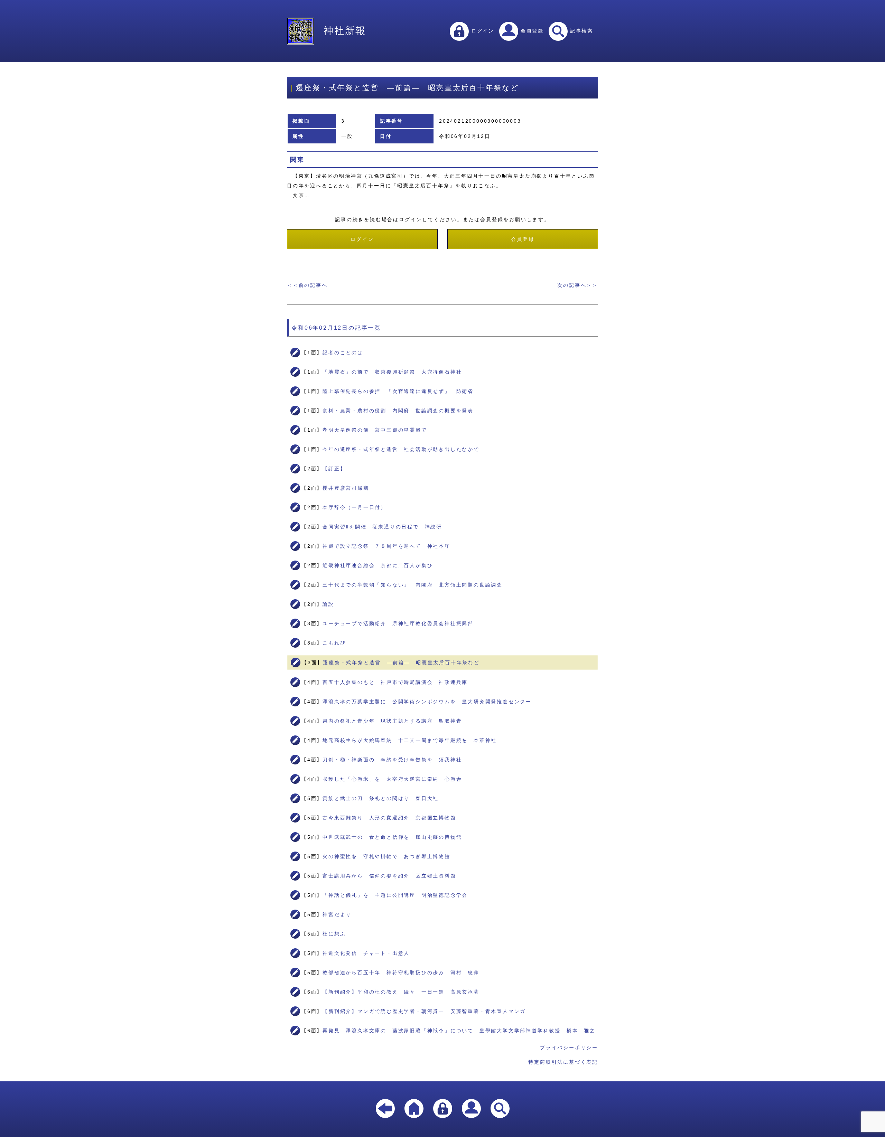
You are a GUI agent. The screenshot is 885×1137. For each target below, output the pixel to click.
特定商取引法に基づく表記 (563, 1062)
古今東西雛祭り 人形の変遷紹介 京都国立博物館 (389, 817)
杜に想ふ (334, 934)
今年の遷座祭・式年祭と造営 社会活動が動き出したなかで (401, 449)
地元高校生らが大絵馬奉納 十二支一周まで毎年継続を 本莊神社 (410, 740)
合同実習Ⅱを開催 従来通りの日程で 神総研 (382, 526)
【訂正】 (334, 468)
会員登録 (531, 31)
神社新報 (345, 30)
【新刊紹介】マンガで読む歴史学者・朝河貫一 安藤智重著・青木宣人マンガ (424, 1011)
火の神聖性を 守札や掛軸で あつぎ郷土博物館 (386, 856)
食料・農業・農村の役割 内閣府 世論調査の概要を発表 (398, 410)
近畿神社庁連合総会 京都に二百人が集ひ (378, 565)
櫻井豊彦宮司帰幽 (346, 488)
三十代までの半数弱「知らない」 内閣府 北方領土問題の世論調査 (413, 585)
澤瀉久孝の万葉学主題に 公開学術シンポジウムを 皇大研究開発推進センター (427, 701)
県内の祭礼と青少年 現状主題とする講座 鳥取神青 (392, 721)
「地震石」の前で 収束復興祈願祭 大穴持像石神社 (392, 372)
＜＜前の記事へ (307, 285)
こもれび (334, 643)
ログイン (481, 31)
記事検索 (580, 31)
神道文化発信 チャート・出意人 (366, 953)
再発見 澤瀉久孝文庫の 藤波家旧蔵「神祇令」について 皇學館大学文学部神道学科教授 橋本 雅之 (459, 1030)
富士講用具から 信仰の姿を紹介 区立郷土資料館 (389, 875)
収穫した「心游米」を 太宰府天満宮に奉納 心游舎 (392, 779)
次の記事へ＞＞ (577, 285)
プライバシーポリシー (569, 1047)
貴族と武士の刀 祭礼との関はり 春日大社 (381, 798)
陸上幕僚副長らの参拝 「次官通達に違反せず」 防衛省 (398, 391)
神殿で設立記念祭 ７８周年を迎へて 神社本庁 (386, 546)
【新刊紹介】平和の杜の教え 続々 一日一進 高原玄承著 (401, 992)
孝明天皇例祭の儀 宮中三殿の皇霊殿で (375, 430)
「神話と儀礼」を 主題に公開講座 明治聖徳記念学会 (395, 895)
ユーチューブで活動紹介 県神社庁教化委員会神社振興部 (398, 623)
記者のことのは (343, 352)
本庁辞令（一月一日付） (354, 507)
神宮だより (337, 914)
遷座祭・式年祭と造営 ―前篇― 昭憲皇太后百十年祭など (401, 662)
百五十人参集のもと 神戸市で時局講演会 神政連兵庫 (395, 682)
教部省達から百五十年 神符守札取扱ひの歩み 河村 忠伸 (401, 972)
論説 (328, 604)
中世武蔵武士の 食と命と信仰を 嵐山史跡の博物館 (392, 837)
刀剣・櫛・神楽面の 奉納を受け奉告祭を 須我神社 (392, 759)
